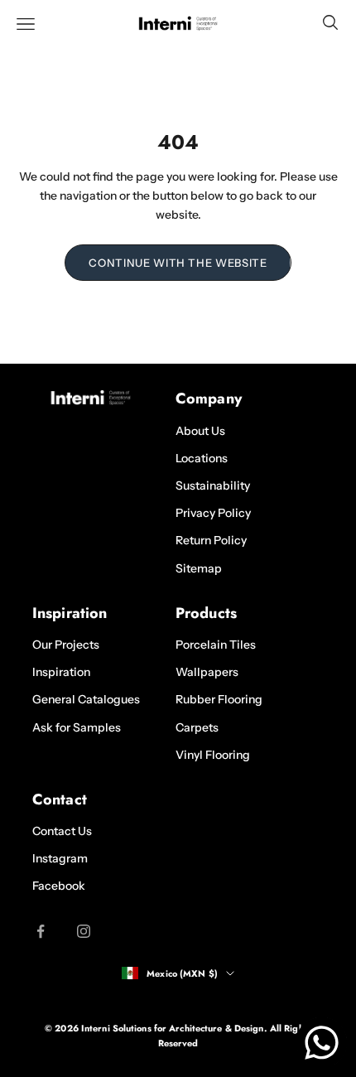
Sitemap (199, 568)
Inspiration (61, 671)
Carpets (197, 727)
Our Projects (65, 644)
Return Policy (211, 540)
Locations (202, 458)
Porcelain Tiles (216, 644)
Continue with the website (178, 262)
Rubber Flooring (219, 699)
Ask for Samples (76, 727)
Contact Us (62, 830)
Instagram (60, 858)
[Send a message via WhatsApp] (322, 1043)
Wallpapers (207, 671)
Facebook (58, 885)
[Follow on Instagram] (83, 931)
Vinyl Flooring (213, 754)
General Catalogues (86, 699)
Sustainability (213, 485)
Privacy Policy (213, 512)
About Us (200, 430)
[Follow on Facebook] (40, 931)
